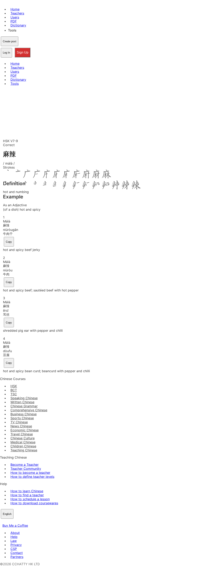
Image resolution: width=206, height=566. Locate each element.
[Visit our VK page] (12, 521)
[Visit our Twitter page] (7, 521)
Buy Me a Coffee (15, 526)
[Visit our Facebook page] (2, 521)
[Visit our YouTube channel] (17, 521)
